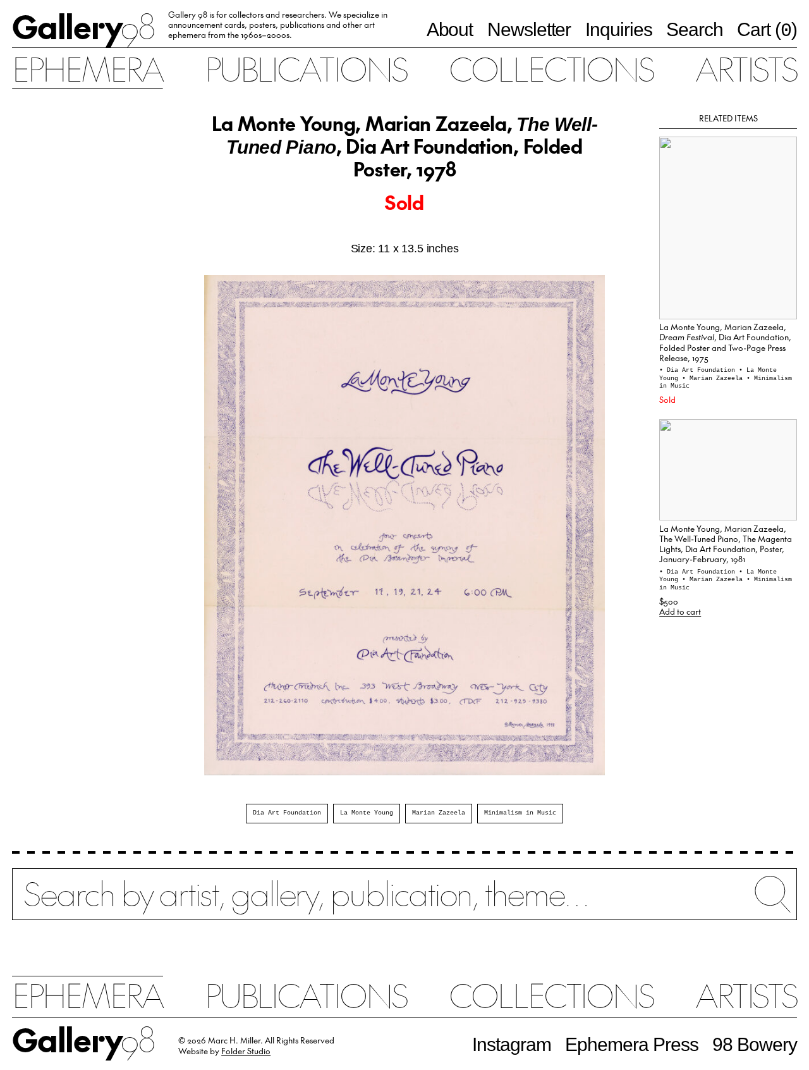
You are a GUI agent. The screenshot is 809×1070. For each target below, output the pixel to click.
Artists (746, 68)
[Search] (404, 903)
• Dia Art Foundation (699, 370)
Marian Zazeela (438, 812)
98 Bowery (754, 1044)
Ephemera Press (631, 1044)
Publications (306, 68)
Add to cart (680, 611)
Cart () (767, 30)
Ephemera (87, 68)
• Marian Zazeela (714, 378)
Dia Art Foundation (287, 812)
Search (694, 29)
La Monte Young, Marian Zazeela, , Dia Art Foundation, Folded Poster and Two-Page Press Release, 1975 (725, 342)
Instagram (511, 1044)
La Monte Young (366, 812)
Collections (551, 68)
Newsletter (529, 29)
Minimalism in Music (520, 812)
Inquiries (618, 29)
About (450, 29)
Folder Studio (246, 1051)
